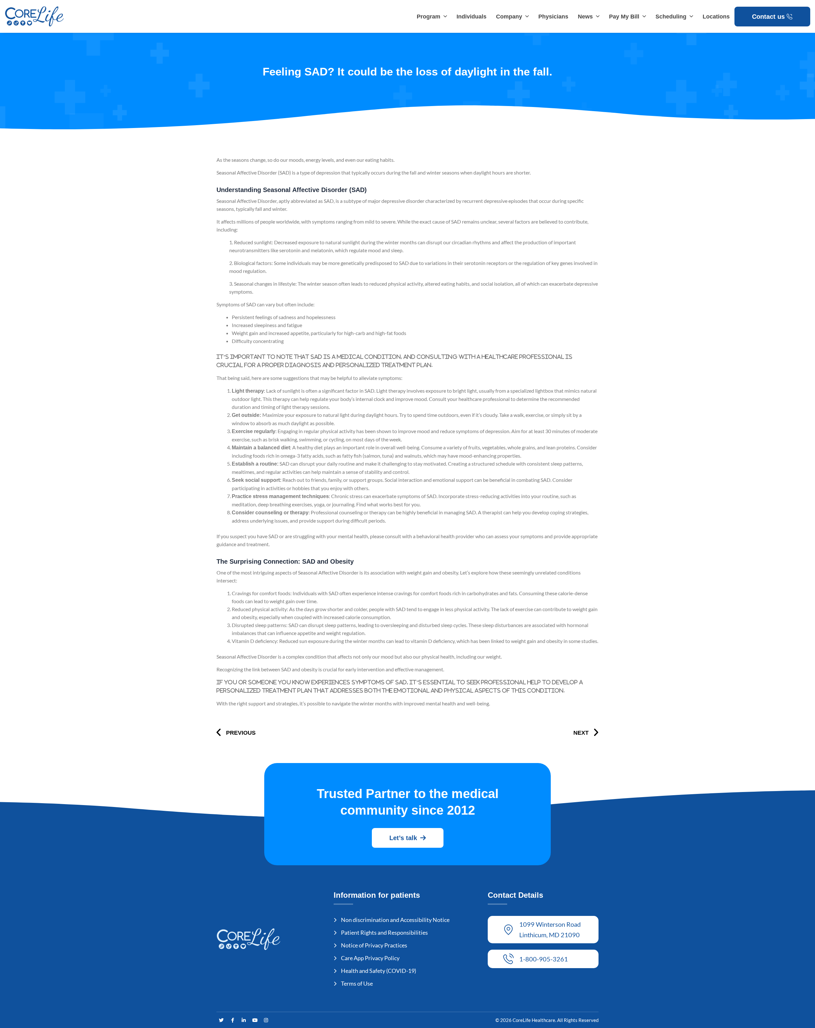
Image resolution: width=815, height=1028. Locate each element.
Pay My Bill (624, 16)
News (585, 16)
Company (509, 16)
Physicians (553, 16)
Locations (716, 16)
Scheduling (671, 16)
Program (428, 16)
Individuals (471, 16)
